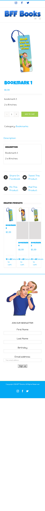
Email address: (22, 356)
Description (10, 138)
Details (13, 259)
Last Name (22, 338)
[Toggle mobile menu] (40, 18)
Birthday (22, 347)
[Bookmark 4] (23, 223)
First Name (22, 329)
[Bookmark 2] (35, 223)
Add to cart (30, 114)
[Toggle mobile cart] (35, 18)
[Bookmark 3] (10, 214)
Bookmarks (22, 126)
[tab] (22, 138)
